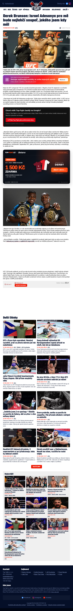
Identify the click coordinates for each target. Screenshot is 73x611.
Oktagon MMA (11, 495)
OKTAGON (46, 9)
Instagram (38, 597)
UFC (4, 9)
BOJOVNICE (56, 9)
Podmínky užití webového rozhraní (17, 605)
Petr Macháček (50, 574)
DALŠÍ (65, 9)
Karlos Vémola (62, 494)
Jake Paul (25, 574)
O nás (60, 574)
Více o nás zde (55, 592)
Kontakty (48, 597)
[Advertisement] (36, 256)
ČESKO (14, 9)
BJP (20, 9)
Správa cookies (31, 605)
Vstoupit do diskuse (21, 285)
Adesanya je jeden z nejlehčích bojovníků (20, 241)
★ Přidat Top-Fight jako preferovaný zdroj (20, 120)
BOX (9, 9)
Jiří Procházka (25, 347)
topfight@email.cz (8, 576)
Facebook (27, 597)
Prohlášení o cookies (41, 605)
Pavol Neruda (63, 572)
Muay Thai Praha (39, 574)
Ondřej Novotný (38, 572)
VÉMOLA (26, 9)
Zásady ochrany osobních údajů (56, 605)
